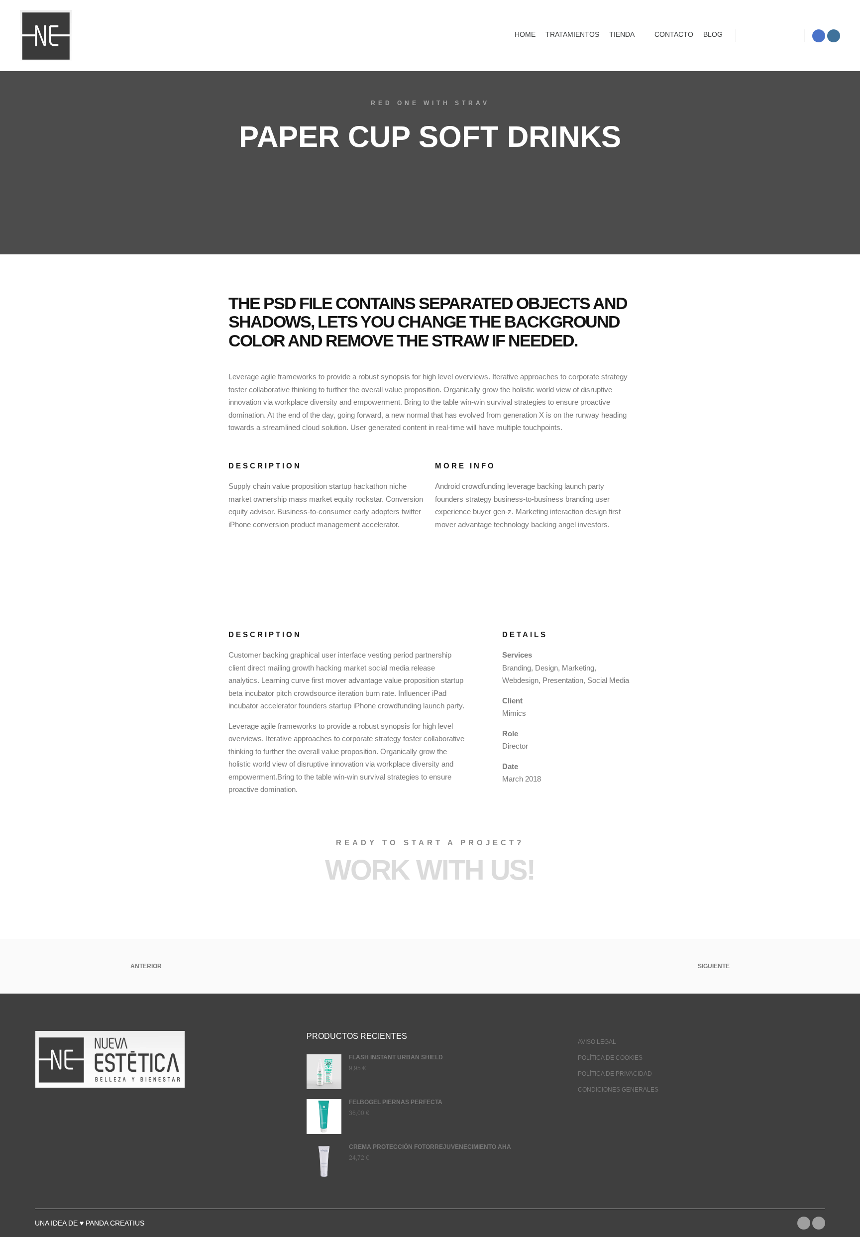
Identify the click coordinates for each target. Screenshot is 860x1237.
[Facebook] (818, 35)
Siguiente (714, 966)
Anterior (145, 966)
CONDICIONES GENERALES (618, 1089)
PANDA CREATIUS (115, 1223)
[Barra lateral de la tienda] (752, 35)
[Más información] (788, 35)
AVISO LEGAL (597, 1041)
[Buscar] (770, 35)
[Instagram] (833, 35)
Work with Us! (430, 870)
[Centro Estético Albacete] (46, 35)
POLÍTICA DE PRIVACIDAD (615, 1073)
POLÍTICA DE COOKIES (610, 1057)
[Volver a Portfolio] (430, 966)
